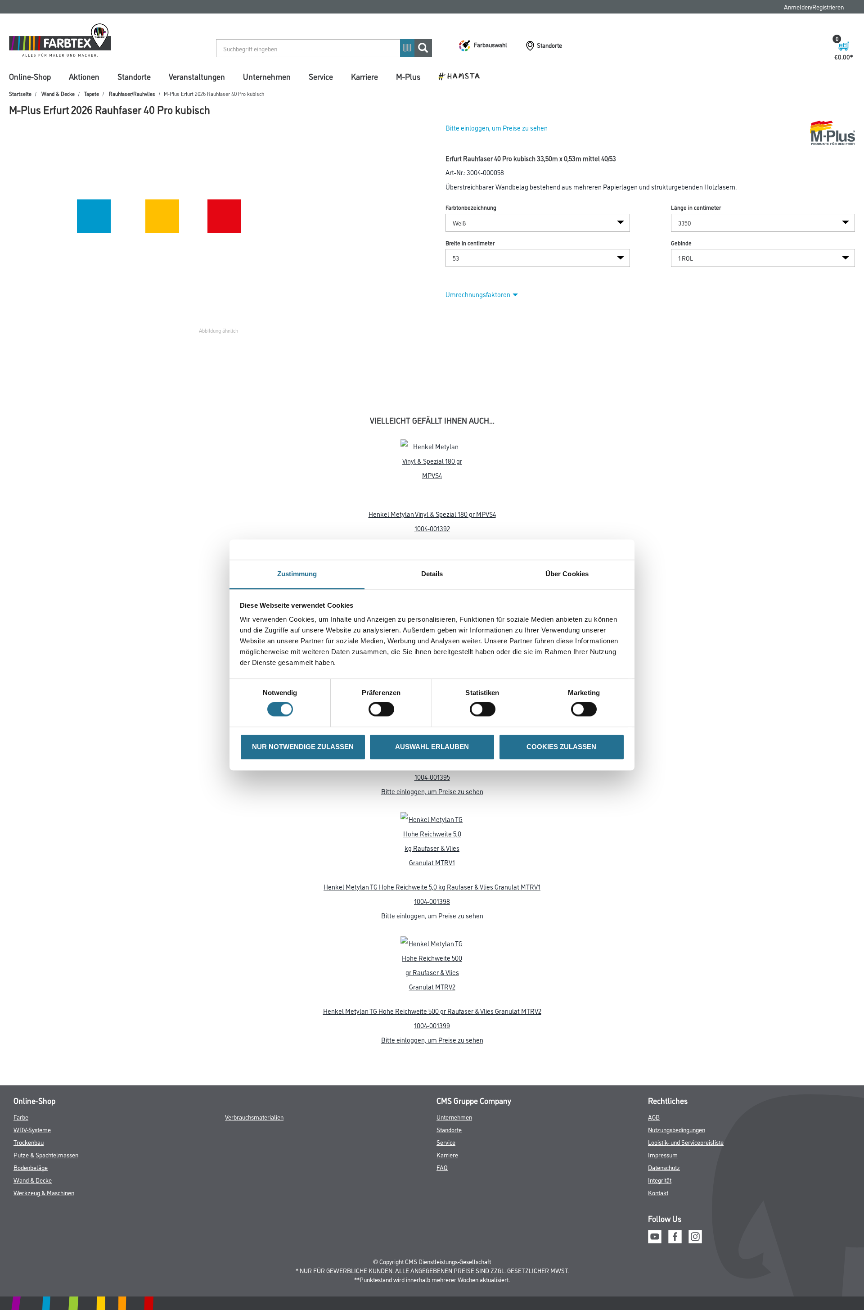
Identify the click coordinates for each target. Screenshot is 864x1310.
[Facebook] (675, 1235)
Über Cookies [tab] (567, 574)
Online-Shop (30, 76)
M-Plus (408, 76)
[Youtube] (655, 1235)
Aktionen (84, 76)
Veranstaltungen (197, 76)
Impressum (663, 1154)
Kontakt (658, 1192)
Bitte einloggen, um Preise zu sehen (497, 127)
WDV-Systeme (32, 1129)
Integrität (659, 1179)
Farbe (21, 1116)
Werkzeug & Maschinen (44, 1192)
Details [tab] (432, 574)
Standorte (134, 76)
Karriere (364, 76)
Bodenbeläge (31, 1167)
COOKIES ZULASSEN (561, 746)
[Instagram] (695, 1235)
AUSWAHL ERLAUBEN (432, 746)
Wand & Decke (58, 93)
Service (321, 76)
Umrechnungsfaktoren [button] (478, 294)
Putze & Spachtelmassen (46, 1154)
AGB (654, 1116)
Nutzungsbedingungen (676, 1129)
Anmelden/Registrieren (814, 6)
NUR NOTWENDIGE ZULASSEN (303, 746)
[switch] (383, 709)
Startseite (20, 93)
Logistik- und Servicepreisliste (686, 1142)
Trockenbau (29, 1142)
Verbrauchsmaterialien (254, 1116)
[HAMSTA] (462, 75)
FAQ (442, 1167)
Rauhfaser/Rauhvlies (132, 93)
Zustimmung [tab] (297, 574)
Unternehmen (267, 76)
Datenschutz (664, 1167)
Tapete (91, 93)
